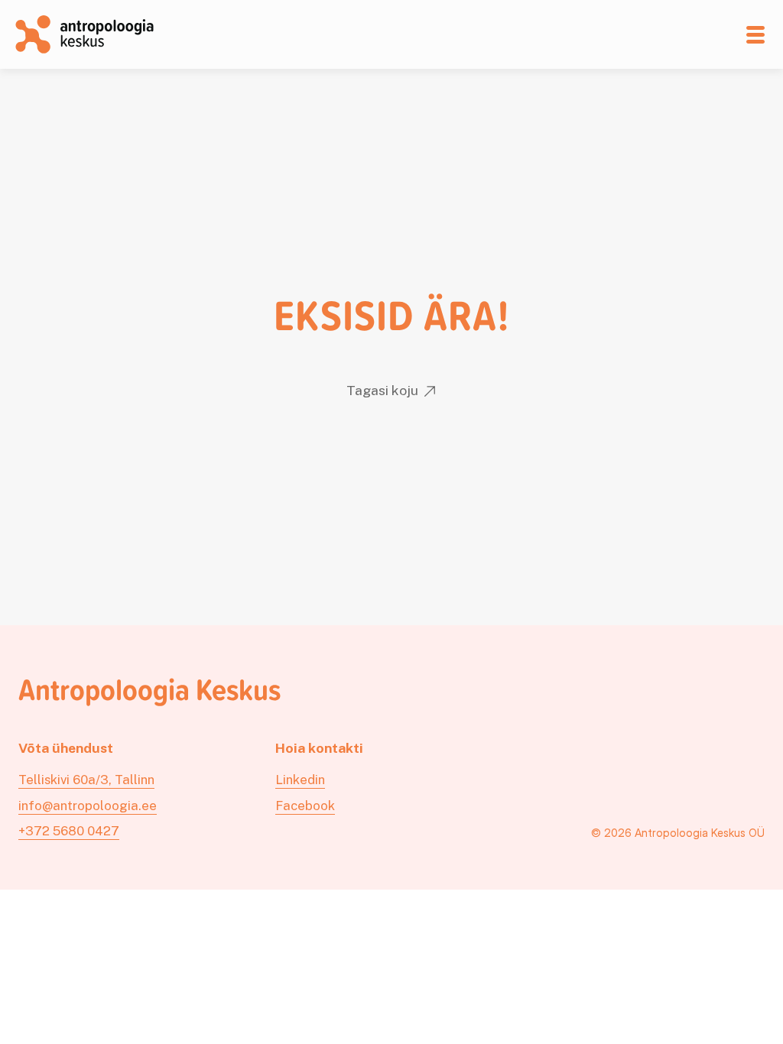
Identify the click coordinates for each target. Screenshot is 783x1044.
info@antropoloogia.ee (87, 805)
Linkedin (300, 779)
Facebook (305, 805)
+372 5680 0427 (68, 830)
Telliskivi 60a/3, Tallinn (86, 779)
